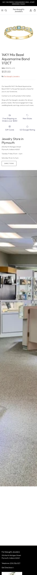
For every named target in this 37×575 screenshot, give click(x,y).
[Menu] (2, 10)
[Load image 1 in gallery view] (18, 33)
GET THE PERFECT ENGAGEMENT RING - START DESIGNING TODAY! (18, 3)
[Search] (7, 10)
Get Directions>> (8, 567)
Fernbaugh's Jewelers (12, 76)
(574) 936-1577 (15, 563)
